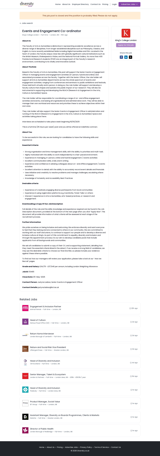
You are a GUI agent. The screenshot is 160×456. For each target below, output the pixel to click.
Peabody (33, 391)
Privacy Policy (86, 447)
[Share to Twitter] (130, 57)
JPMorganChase (36, 350)
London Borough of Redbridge (41, 432)
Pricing (105, 4)
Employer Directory (80, 4)
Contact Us (95, 4)
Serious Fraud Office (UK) (39, 323)
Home (58, 4)
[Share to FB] (121, 57)
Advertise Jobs (71, 447)
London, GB (54, 35)
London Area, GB (62, 377)
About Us (66, 4)
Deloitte (33, 418)
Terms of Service (101, 447)
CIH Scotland (35, 364)
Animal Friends (35, 309)
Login (114, 4)
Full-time (44, 35)
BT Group (33, 404)
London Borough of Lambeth (41, 336)
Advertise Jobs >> (129, 4)
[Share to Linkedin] (126, 57)
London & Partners (37, 377)
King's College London (30, 35)
